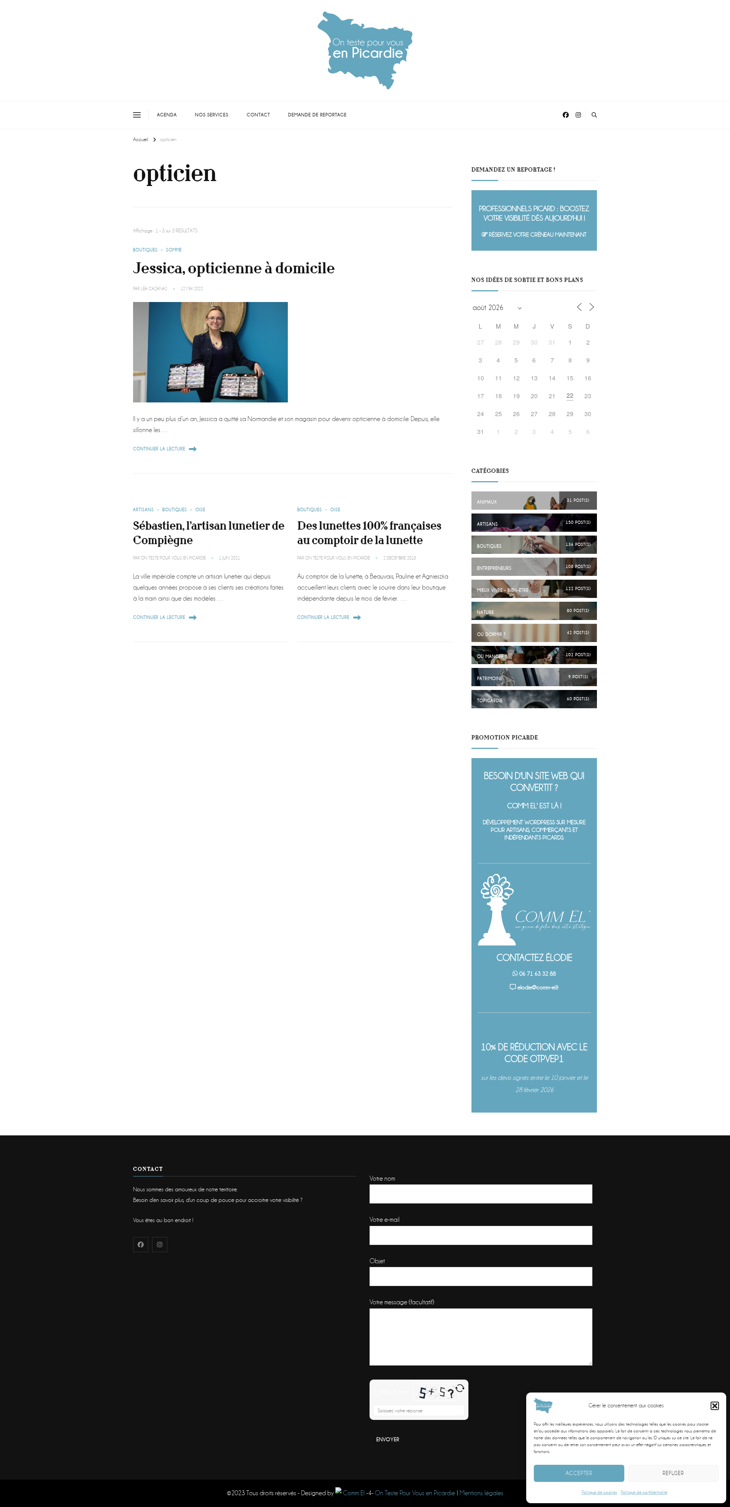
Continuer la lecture (159, 449)
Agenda (167, 115)
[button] (715, 1406)
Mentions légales (481, 1493)
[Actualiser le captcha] (460, 1388)
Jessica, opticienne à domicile (234, 268)
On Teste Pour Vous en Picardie (415, 1493)
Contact (258, 115)
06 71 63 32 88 (537, 974)
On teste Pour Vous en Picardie (173, 558)
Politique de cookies (599, 1492)
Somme (174, 250)
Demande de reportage (317, 115)
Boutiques (145, 250)
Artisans (143, 509)
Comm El (353, 1493)
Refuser (673, 1473)
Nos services (212, 115)
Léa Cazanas (154, 288)
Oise (200, 509)
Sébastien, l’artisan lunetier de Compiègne (208, 533)
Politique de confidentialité (644, 1492)
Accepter (579, 1473)
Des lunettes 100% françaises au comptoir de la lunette (369, 533)
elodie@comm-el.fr (538, 987)
